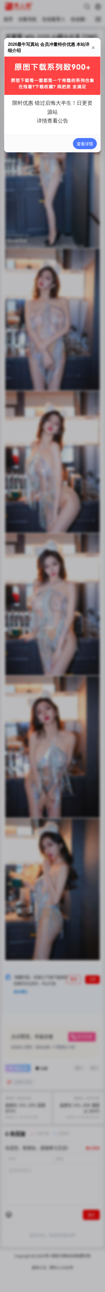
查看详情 (85, 143)
